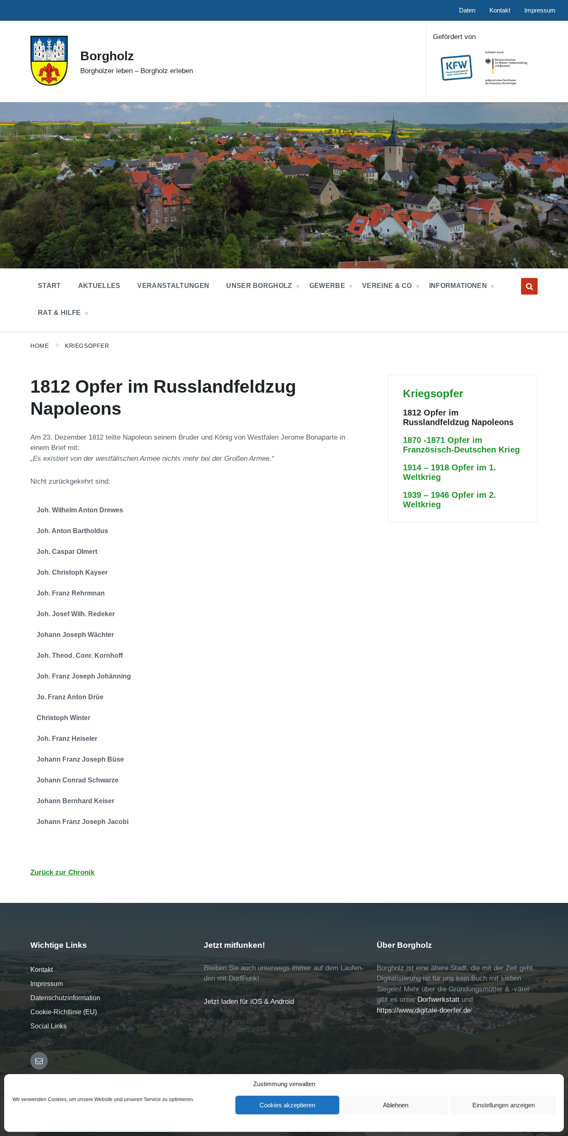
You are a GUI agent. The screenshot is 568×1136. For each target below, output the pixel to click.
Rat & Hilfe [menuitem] (59, 312)
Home (39, 345)
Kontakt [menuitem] (499, 10)
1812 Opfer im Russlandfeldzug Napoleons (458, 417)
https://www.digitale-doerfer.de (424, 1010)
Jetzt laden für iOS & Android (249, 1002)
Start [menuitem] (49, 285)
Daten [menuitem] (467, 10)
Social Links (48, 1026)
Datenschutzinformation (65, 997)
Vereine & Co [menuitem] (387, 285)
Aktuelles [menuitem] (99, 285)
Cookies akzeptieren (287, 1105)
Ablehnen (395, 1105)
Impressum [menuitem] (540, 10)
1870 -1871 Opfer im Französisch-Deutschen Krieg (461, 444)
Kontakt (41, 969)
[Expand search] (529, 286)
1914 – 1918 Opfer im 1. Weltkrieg (449, 472)
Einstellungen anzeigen (503, 1105)
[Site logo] (49, 83)
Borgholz (107, 56)
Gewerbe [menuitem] (327, 285)
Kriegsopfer (87, 345)
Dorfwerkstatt (438, 999)
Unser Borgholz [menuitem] (259, 285)
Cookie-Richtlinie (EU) (63, 1012)
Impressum (46, 983)
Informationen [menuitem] (458, 285)
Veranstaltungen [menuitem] (173, 285)
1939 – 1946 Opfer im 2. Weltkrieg (449, 499)
